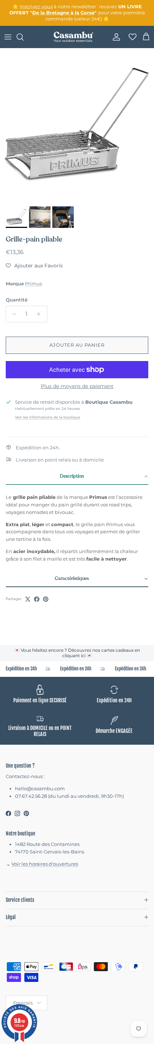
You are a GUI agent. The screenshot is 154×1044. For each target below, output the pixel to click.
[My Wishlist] (130, 37)
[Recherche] (24, 37)
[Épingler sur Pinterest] (45, 599)
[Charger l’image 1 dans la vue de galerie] (77, 125)
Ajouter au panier (77, 345)
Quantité (17, 300)
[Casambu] (73, 37)
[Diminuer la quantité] (12, 314)
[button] (34, 266)
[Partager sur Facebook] (36, 599)
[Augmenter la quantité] (40, 314)
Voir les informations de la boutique (47, 417)
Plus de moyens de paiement (77, 386)
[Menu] (8, 37)
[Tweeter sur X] (27, 599)
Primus (33, 283)
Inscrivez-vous (36, 6)
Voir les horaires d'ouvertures (44, 864)
